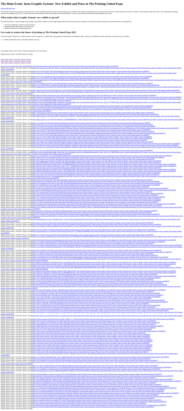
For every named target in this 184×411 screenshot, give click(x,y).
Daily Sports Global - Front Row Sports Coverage (16, 59)
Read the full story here (8, 8)
